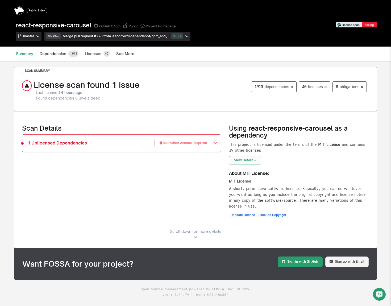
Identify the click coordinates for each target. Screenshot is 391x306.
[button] (117, 36)
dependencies (272, 86)
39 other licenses (245, 150)
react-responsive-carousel (53, 25)
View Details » (245, 160)
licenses (312, 86)
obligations (347, 86)
